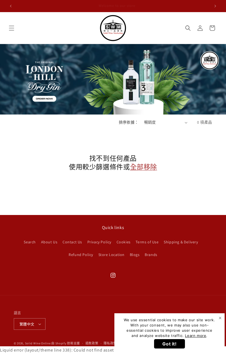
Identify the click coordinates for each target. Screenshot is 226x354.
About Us (49, 241)
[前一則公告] (11, 6)
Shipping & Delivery (181, 241)
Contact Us (72, 241)
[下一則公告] (215, 6)
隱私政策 (110, 343)
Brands (151, 254)
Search (30, 241)
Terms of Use (147, 241)
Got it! (169, 344)
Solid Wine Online (38, 343)
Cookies (124, 241)
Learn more (195, 335)
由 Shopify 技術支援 (65, 343)
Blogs (135, 254)
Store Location (111, 254)
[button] (12, 28)
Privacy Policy (99, 241)
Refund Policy (81, 254)
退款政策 (91, 343)
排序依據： (129, 122)
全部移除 (143, 167)
